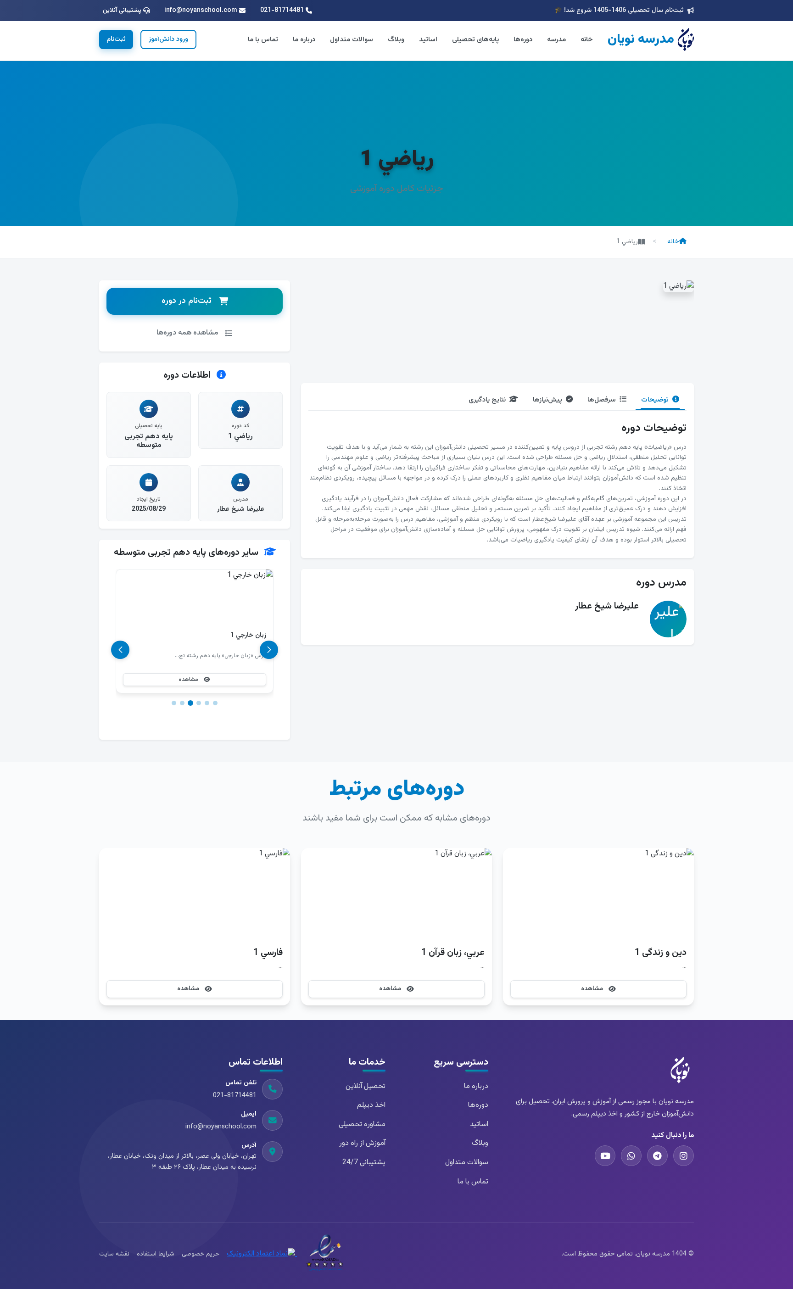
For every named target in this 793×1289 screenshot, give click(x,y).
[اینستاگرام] (683, 1155)
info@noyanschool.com (221, 1127)
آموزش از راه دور (362, 1143)
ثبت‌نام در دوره (187, 301)
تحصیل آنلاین (365, 1086)
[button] (215, 703)
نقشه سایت (114, 1254)
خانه (587, 39)
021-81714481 (235, 1095)
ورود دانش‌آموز (168, 39)
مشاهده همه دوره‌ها (187, 333)
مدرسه (556, 39)
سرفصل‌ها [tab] (601, 399)
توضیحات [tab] (655, 399)
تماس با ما (263, 39)
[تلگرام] (657, 1155)
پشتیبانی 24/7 (363, 1162)
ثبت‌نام (116, 39)
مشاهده (188, 679)
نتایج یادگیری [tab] (487, 399)
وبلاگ (396, 39)
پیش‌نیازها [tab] (547, 399)
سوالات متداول (351, 39)
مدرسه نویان (641, 39)
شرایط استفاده (155, 1254)
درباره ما (304, 39)
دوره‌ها (523, 39)
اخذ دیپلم (371, 1105)
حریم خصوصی (200, 1254)
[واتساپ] (631, 1155)
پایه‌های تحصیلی (475, 39)
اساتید (428, 39)
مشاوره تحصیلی (362, 1124)
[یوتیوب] (605, 1155)
